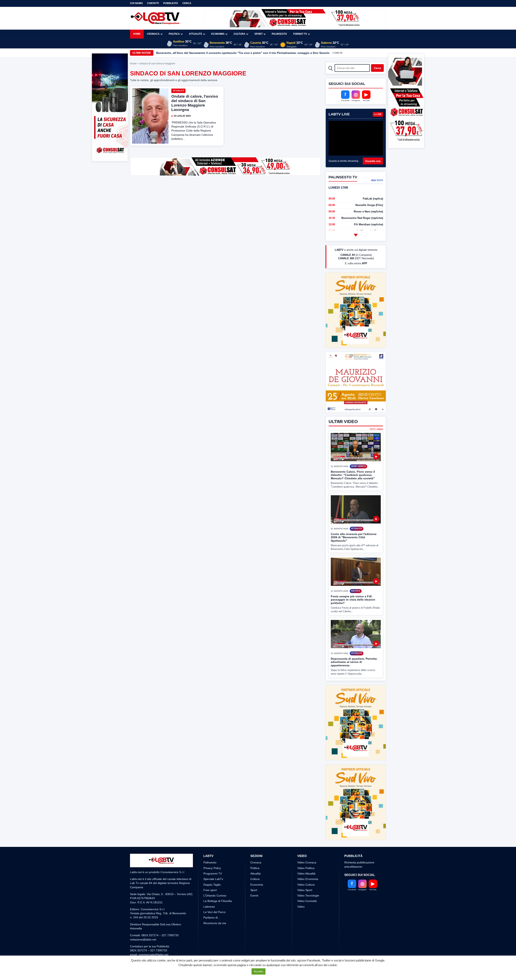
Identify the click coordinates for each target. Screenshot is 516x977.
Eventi (254, 895)
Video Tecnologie (308, 895)
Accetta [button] (258, 971)
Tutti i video (376, 429)
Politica (174, 33)
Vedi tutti (377, 180)
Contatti (153, 3)
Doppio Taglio (212, 884)
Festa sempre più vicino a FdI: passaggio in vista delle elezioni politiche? (353, 600)
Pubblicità (170, 3)
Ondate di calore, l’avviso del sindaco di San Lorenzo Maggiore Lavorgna (194, 103)
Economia (218, 33)
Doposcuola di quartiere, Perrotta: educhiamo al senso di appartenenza (354, 662)
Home (136, 33)
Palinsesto (279, 33)
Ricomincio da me (214, 923)
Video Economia (307, 879)
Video (301, 906)
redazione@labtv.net (143, 939)
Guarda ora (373, 161)
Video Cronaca (306, 862)
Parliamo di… (212, 917)
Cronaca (153, 33)
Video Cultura (306, 884)
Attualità (195, 33)
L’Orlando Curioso (214, 895)
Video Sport (304, 890)
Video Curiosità (307, 901)
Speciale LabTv (213, 879)
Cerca (186, 3)
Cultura (239, 33)
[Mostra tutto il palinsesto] (355, 235)
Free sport (210, 890)
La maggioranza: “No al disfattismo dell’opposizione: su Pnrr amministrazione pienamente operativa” (226, 52)
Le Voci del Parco (214, 912)
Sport (258, 33)
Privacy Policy (212, 868)
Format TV (300, 33)
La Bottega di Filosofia (217, 901)
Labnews (209, 906)
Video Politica (305, 868)
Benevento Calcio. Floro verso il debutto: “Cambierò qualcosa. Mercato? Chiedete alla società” (353, 475)
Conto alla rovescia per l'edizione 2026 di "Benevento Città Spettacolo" (354, 537)
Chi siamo (136, 3)
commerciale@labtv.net (153, 954)
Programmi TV (212, 873)
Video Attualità (306, 873)
